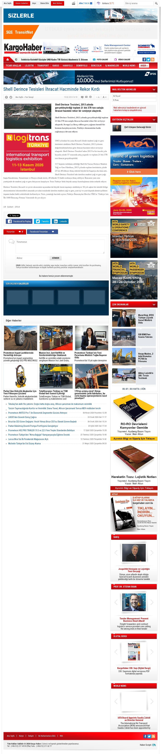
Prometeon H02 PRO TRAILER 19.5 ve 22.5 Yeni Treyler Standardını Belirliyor (41, 430)
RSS (61, 736)
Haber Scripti (145, 745)
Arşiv (34, 3)
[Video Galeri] (122, 59)
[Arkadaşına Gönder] (86, 97)
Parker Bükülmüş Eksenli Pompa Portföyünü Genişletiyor (33, 426)
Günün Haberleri (22, 3)
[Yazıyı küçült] (98, 97)
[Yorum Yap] (82, 97)
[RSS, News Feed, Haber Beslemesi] (152, 59)
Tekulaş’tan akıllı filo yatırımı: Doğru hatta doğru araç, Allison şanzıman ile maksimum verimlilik (50, 404)
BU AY (125, 389)
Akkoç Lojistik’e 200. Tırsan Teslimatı (38, 59)
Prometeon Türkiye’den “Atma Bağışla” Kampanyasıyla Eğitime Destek (39, 435)
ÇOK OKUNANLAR (120, 304)
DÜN (143, 389)
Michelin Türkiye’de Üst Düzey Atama (24, 443)
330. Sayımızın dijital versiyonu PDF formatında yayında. (134, 671)
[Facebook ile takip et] (144, 59)
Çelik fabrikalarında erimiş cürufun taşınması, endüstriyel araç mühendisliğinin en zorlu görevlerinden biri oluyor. (92, 395)
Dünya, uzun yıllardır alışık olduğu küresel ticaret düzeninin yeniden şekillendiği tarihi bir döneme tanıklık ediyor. (134, 574)
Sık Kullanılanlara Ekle (46, 736)
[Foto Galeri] (101, 59)
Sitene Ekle (44, 3)
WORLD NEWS (120, 686)
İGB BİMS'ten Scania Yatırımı (145, 335)
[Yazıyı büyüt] (104, 97)
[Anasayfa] (9, 59)
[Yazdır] (90, 97)
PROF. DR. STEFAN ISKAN (125, 586)
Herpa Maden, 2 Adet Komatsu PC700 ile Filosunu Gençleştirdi (145, 358)
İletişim (31, 736)
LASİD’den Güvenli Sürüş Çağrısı (22, 417)
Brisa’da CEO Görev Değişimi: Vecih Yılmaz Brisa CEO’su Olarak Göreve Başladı (42, 421)
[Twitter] (10, 97)
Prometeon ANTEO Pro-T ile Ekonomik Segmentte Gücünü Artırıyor (37, 413)
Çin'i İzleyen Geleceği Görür (137, 127)
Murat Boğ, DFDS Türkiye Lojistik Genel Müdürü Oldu (146, 319)
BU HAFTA (134, 389)
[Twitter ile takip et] (148, 59)
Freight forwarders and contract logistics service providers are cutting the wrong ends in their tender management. (134, 623)
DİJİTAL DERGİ (120, 636)
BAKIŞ (116, 537)
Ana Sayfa (7, 3)
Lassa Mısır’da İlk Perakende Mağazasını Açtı (28, 439)
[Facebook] (6, 97)
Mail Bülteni (57, 3)
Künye (21, 736)
